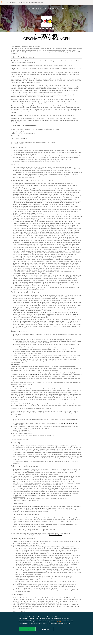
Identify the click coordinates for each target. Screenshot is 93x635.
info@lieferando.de (21, 139)
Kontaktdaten (53, 9)
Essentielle (45, 629)
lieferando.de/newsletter (44, 508)
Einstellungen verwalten (63, 621)
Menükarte (30, 9)
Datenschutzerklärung (55, 535)
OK (27, 629)
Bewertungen (41, 9)
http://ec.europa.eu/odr (38, 493)
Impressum (65, 9)
